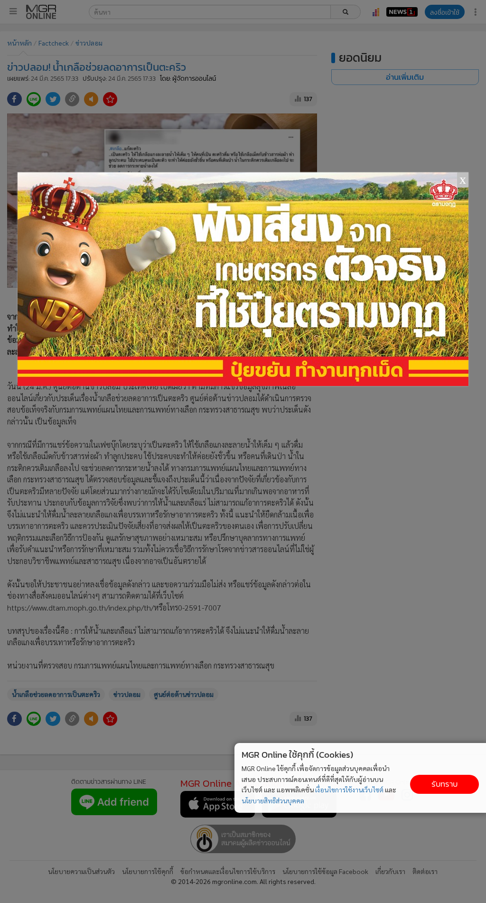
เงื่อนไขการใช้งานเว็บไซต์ (349, 789)
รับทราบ (444, 784)
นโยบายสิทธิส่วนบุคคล (273, 800)
